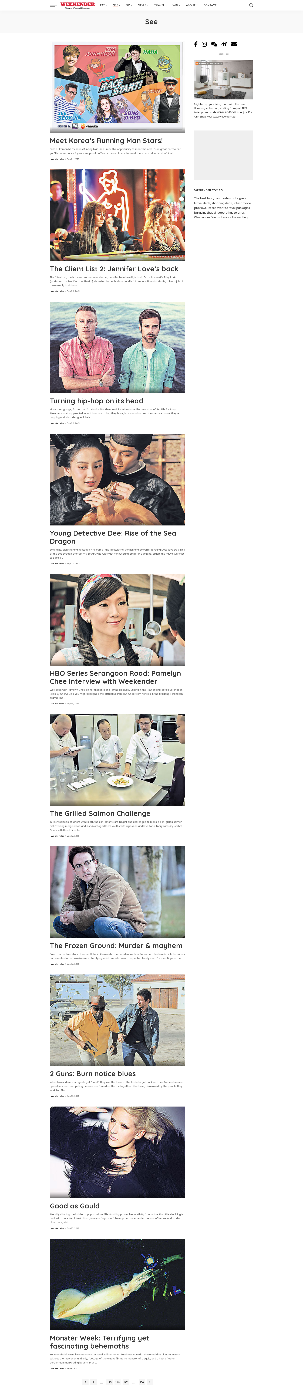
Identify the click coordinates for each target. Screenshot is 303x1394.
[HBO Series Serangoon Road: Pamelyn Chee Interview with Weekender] (117, 620)
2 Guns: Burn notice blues (93, 1073)
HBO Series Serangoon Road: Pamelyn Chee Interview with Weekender (115, 677)
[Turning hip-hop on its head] (117, 347)
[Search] (251, 5)
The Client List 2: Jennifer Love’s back (114, 268)
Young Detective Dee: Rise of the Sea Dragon (113, 537)
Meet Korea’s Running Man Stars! (106, 140)
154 (142, 1382)
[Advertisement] (223, 155)
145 (110, 1382)
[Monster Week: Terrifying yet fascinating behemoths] (117, 1284)
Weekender (57, 159)
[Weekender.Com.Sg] (77, 5)
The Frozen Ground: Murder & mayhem (116, 945)
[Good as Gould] (117, 1152)
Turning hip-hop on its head (96, 400)
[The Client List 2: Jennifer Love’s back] (117, 215)
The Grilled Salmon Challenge (100, 813)
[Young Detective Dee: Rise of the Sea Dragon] (117, 479)
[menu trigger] (55, 5)
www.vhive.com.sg (224, 116)
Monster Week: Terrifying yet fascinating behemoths (99, 1341)
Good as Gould (75, 1205)
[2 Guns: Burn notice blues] (117, 1020)
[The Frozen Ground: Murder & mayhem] (117, 892)
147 (126, 1382)
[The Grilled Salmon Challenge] (117, 760)
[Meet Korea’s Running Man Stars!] (117, 87)
